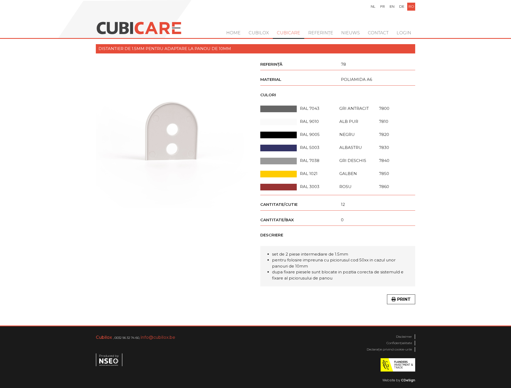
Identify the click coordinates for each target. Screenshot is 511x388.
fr (382, 6)
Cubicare (288, 32)
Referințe (320, 32)
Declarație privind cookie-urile (389, 349)
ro (411, 6)
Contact (378, 32)
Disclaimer (404, 337)
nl (373, 6)
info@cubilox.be (158, 337)
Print (403, 299)
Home (233, 32)
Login (404, 32)
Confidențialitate (399, 343)
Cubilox (259, 32)
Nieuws (350, 32)
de (401, 6)
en (392, 6)
